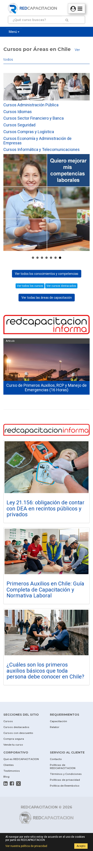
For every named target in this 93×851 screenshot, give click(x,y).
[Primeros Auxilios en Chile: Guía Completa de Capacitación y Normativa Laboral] (46, 551)
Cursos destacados (16, 727)
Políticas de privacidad (65, 779)
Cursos (8, 721)
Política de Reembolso (64, 785)
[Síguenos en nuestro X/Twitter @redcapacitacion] (18, 783)
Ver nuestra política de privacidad (26, 846)
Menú (13, 32)
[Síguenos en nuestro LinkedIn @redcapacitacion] (5, 783)
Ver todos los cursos (30, 285)
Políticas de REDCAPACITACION (62, 766)
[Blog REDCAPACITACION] (46, 325)
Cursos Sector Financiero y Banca (33, 118)
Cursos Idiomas (17, 111)
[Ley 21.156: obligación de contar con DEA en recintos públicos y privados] (46, 467)
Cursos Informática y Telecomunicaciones (41, 149)
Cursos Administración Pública (30, 104)
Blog (6, 776)
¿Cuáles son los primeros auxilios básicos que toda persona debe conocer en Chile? (45, 671)
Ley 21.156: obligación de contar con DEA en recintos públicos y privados (45, 508)
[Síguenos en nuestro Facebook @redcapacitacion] (12, 783)
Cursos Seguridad (19, 125)
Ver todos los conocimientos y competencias (46, 273)
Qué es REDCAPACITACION (21, 759)
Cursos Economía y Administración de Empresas (37, 140)
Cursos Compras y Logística (28, 131)
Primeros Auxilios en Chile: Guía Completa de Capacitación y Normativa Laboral (45, 589)
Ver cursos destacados (61, 285)
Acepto (81, 846)
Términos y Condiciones (66, 774)
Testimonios (11, 770)
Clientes (8, 765)
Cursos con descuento (18, 733)
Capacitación (58, 721)
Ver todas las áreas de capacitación (46, 297)
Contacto (56, 759)
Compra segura (13, 738)
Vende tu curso (13, 744)
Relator (54, 727)
